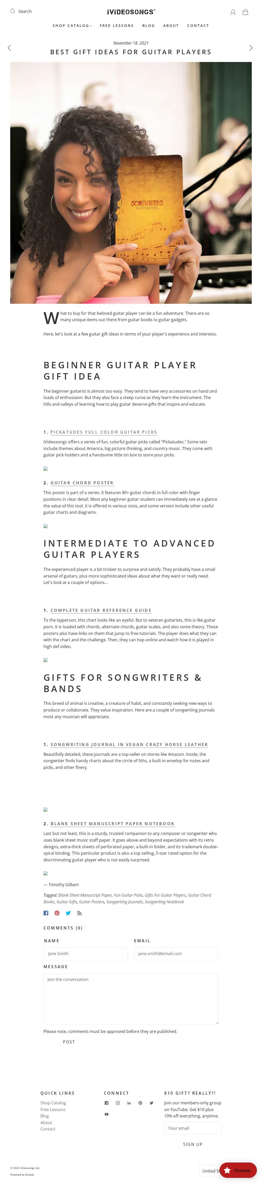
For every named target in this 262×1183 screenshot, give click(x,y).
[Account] (233, 11)
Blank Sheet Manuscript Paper (85, 895)
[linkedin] (129, 1102)
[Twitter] (68, 913)
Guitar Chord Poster (82, 483)
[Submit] (15, 10)
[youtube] (106, 1114)
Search (25, 11)
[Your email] (193, 1128)
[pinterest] (140, 1102)
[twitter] (151, 1102)
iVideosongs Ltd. (30, 1168)
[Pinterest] (57, 913)
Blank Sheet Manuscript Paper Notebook (113, 823)
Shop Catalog (71, 25)
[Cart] (245, 11)
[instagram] (117, 1102)
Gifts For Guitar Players (165, 895)
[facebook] (106, 1102)
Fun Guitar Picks (128, 895)
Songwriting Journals (124, 902)
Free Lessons (117, 25)
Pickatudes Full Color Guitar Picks (104, 432)
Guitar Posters (91, 902)
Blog (148, 25)
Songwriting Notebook (164, 902)
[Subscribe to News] (79, 913)
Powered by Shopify (22, 1174)
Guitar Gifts (67, 902)
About (171, 25)
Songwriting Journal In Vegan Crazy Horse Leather (130, 744)
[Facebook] (45, 913)
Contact (198, 25)
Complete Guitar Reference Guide (101, 610)
